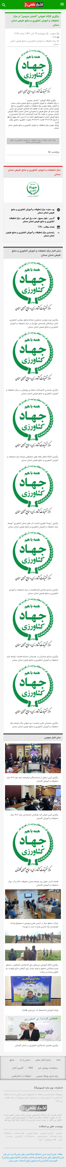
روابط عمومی (32, 1133)
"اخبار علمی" (56, 1115)
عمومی (53, 33)
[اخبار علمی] (33, 4)
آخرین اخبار (17, 1068)
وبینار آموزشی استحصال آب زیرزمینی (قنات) (40, 1010)
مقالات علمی (56, 1154)
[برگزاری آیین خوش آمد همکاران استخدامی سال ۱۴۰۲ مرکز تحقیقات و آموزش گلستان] (33, 810)
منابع (12, 1060)
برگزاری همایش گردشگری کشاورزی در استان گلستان (36, 1045)
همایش (58, 1133)
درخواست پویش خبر (48, 1068)
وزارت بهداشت (55, 1136)
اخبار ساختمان (26, 1157)
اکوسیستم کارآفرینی (48, 1160)
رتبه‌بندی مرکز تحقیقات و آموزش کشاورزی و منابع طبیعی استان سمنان (30, 234)
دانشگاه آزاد (29, 1136)
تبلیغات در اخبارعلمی (21, 1076)
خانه (58, 1060)
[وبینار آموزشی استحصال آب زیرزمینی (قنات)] (33, 1005)
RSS (31, 1068)
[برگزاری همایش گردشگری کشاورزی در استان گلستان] (33, 1040)
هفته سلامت (19, 1133)
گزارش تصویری (46, 1133)
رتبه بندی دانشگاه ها (41, 1154)
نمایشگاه (8, 1133)
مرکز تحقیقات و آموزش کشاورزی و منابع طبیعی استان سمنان (34, 42)
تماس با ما (25, 1060)
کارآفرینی (18, 1136)
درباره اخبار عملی (43, 1060)
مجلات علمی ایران (16, 1160)
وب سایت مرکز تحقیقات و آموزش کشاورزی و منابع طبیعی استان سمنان (32, 211)
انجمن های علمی (23, 1154)
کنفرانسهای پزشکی (11, 1157)
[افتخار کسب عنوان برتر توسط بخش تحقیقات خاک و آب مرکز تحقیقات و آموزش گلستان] (33, 876)
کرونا (41, 1139)
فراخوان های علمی (50, 1157)
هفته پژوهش (50, 1139)
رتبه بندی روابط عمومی (47, 1076)
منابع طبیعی (41, 1136)
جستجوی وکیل (32, 1160)
